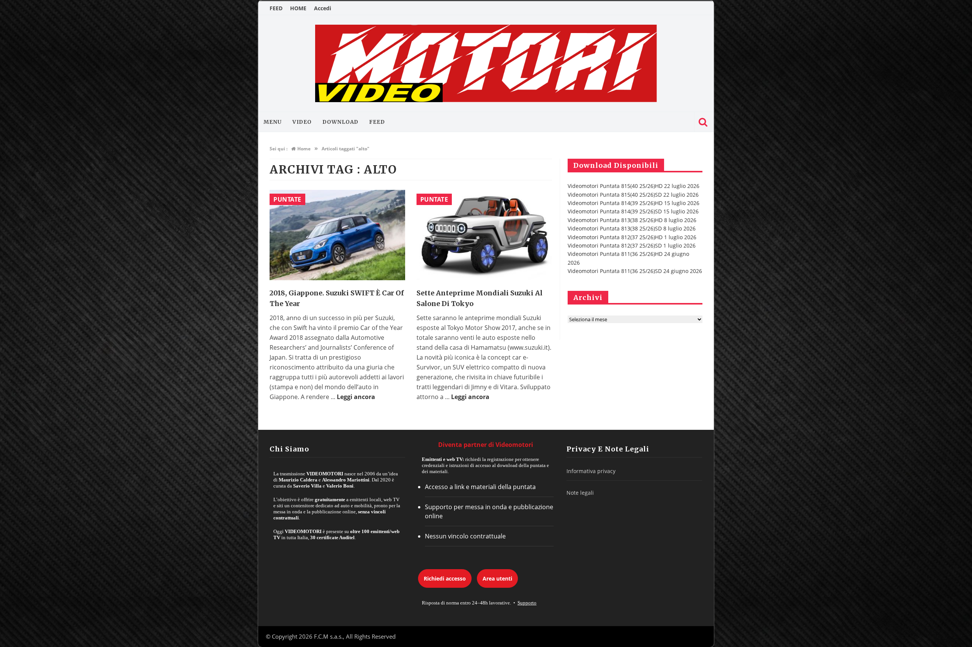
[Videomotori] (486, 63)
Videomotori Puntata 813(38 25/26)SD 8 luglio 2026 (632, 228)
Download (340, 121)
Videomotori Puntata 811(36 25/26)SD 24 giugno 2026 (635, 271)
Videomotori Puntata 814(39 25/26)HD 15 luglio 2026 (633, 203)
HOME (298, 8)
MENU (273, 121)
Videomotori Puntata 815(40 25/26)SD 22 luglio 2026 (633, 194)
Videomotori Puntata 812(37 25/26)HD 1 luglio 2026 (632, 237)
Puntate (287, 199)
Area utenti (497, 578)
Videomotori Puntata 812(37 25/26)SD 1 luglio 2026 (632, 245)
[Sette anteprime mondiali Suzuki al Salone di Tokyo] (484, 235)
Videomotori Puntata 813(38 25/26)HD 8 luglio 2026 (632, 220)
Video (302, 121)
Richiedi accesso (445, 578)
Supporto (527, 603)
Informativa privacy (590, 471)
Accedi (322, 8)
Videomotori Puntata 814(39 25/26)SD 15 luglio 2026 (633, 211)
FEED (276, 8)
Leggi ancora (356, 397)
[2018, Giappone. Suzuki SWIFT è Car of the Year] (337, 235)
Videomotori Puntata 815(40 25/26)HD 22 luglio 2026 (633, 185)
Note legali (580, 492)
